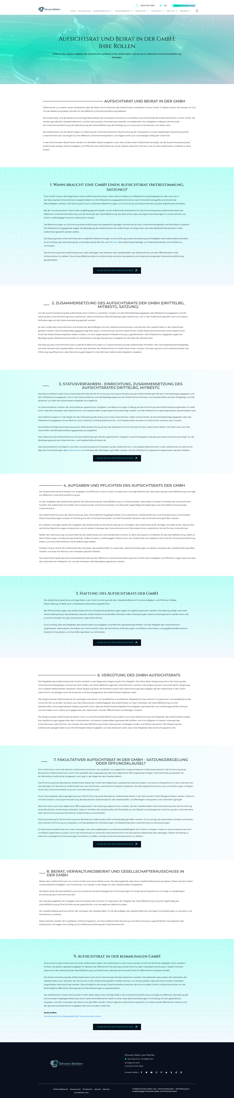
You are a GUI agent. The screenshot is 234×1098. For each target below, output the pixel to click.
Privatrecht (156, 11)
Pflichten (113, 242)
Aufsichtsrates (74, 450)
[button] (195, 11)
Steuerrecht (140, 11)
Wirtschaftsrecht (122, 11)
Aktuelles (184, 11)
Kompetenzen (84, 11)
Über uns (171, 11)
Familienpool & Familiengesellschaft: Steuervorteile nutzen (72, 1016)
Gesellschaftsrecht (101, 11)
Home (73, 11)
